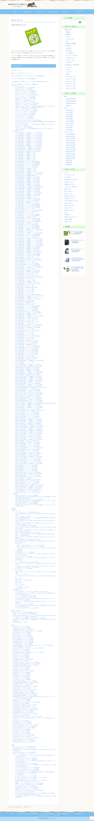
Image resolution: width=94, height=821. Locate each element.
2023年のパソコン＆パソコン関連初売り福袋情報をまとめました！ (25, 612)
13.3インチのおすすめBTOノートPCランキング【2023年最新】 (27, 770)
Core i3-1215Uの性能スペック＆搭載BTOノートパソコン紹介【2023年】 (28, 192)
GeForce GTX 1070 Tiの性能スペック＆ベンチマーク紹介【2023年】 (28, 459)
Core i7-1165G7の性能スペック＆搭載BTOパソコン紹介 (25, 197)
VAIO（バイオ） (68, 221)
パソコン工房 (67, 177)
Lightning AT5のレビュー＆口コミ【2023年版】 (22, 675)
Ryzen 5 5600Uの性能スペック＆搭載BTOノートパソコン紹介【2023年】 (29, 241)
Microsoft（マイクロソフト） (71, 216)
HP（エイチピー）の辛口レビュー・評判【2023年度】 (25, 113)
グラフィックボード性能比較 (18, 363)
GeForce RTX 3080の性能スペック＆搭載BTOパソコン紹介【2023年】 (28, 432)
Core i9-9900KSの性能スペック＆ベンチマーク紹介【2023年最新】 (27, 207)
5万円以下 (68, 105)
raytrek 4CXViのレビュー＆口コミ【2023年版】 (22, 628)
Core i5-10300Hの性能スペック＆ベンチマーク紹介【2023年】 (27, 165)
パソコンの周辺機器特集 (18, 550)
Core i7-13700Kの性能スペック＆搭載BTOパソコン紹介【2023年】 (27, 184)
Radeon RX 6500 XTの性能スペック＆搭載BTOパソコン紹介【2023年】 (28, 394)
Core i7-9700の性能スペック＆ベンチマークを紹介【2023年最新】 (27, 294)
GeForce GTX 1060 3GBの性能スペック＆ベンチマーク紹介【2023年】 (28, 476)
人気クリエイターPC (40, 11)
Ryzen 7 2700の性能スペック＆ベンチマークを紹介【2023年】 (27, 263)
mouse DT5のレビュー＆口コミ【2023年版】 (21, 706)
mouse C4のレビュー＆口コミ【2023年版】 (21, 703)
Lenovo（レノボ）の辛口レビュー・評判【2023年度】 (25, 97)
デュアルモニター (70, 39)
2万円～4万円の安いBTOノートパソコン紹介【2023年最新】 (26, 503)
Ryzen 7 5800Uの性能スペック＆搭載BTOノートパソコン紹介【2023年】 (29, 245)
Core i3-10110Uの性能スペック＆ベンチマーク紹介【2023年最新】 (27, 346)
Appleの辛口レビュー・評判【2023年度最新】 (24, 127)
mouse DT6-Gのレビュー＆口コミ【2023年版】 (22, 733)
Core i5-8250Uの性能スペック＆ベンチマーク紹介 (24, 323)
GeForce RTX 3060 (70, 151)
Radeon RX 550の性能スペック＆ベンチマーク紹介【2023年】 (27, 483)
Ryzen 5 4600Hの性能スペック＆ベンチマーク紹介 (24, 300)
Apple (65, 212)
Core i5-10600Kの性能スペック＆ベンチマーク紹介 (24, 338)
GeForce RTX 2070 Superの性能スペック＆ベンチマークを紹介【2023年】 (29, 447)
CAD (67, 41)
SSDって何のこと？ (19, 581)
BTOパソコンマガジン (17, 70)
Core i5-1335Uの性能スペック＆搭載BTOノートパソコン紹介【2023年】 (28, 135)
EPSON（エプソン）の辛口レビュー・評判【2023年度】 (26, 91)
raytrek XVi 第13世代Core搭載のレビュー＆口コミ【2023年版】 (25, 693)
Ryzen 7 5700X (69, 125)
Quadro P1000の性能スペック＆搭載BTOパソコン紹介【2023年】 (27, 479)
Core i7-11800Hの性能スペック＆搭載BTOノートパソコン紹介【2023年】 (29, 230)
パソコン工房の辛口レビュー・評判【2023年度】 (24, 115)
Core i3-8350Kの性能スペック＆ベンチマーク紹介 (24, 284)
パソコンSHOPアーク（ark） (71, 200)
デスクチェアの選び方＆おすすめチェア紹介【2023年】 (25, 595)
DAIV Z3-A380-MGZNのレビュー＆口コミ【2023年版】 (23, 710)
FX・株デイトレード (70, 57)
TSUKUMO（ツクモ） (69, 184)
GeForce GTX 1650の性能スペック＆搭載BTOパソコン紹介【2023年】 (28, 487)
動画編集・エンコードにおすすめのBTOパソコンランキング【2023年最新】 (29, 783)
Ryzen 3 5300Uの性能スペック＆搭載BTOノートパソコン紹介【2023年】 (29, 267)
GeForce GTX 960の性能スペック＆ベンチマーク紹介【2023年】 (27, 414)
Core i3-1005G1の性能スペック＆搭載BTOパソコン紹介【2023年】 (27, 298)
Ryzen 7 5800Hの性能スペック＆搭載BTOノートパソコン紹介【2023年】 (29, 174)
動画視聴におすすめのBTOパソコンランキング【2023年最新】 (27, 788)
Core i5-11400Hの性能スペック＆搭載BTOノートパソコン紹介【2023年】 (29, 295)
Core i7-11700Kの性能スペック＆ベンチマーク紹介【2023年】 (27, 308)
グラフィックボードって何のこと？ (22, 574)
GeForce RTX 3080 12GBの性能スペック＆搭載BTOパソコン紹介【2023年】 (29, 426)
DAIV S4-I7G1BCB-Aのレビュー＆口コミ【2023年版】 (23, 638)
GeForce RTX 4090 (70, 134)
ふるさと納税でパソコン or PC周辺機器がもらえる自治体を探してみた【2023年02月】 (29, 618)
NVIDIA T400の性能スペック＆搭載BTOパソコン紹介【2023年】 (27, 369)
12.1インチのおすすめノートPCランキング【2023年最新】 (26, 237)
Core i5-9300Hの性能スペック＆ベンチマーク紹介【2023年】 (26, 353)
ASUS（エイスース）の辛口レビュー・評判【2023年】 (25, 114)
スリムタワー (69, 71)
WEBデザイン (69, 45)
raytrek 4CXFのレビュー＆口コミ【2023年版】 (22, 635)
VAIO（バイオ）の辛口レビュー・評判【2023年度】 (25, 90)
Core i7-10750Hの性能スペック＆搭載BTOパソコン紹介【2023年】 (27, 327)
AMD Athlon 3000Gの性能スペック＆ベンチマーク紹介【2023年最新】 (28, 221)
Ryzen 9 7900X (69, 118)
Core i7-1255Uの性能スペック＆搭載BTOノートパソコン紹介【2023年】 (28, 139)
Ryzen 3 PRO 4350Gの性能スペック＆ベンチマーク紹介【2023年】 (28, 330)
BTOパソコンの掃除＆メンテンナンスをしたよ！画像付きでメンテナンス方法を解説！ (31, 591)
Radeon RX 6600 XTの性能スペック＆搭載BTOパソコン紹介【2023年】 (28, 453)
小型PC (67, 74)
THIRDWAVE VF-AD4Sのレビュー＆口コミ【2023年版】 (24, 692)
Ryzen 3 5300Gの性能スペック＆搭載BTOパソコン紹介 (25, 317)
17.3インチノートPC (71, 88)
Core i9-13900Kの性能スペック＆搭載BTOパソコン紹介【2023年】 (27, 177)
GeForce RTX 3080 (70, 142)
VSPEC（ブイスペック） (70, 196)
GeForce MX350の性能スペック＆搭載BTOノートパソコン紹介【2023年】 (29, 406)
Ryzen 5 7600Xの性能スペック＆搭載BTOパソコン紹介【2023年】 (27, 188)
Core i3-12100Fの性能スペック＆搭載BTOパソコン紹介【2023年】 (27, 178)
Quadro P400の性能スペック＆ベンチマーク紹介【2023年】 (26, 466)
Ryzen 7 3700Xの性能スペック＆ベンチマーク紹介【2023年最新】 (27, 162)
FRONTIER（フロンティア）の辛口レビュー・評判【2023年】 (27, 103)
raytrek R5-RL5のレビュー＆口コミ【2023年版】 (22, 633)
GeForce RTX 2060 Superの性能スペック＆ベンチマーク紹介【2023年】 (29, 397)
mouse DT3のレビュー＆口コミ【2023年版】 (21, 732)
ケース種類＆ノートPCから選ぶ (71, 64)
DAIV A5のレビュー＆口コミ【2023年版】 (21, 649)
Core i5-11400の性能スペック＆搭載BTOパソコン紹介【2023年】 (27, 228)
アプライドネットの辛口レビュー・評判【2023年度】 (25, 96)
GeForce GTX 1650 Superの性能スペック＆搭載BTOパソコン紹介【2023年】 (29, 410)
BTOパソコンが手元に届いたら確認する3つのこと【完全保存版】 (27, 532)
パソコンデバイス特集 (17, 560)
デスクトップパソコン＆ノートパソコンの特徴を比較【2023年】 (27, 512)
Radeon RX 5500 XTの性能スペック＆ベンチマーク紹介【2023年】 (28, 383)
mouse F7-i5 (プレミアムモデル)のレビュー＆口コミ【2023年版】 (25, 737)
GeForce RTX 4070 (70, 140)
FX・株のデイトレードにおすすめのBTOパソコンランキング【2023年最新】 (29, 790)
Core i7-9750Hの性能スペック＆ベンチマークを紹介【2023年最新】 (28, 254)
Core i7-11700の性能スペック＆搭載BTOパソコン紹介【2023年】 (27, 271)
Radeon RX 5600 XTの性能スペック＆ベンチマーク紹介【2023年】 (28, 492)
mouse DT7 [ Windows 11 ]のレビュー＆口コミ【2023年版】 (24, 726)
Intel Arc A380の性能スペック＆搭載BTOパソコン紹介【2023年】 (27, 396)
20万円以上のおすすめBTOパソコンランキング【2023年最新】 (27, 495)
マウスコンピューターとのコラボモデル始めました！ (25, 118)
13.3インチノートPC (71, 81)
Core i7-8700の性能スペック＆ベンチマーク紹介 (24, 274)
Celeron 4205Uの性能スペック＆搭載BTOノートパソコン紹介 (26, 340)
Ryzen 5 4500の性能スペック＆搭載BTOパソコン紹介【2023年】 (27, 250)
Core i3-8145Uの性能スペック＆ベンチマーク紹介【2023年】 (26, 224)
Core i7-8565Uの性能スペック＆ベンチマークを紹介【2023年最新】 (28, 200)
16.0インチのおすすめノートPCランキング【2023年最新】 (26, 763)
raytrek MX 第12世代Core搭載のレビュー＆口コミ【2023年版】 (25, 707)
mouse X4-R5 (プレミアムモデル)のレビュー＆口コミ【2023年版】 (25, 713)
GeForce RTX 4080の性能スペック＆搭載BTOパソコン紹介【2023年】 (28, 386)
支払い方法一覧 (18, 543)
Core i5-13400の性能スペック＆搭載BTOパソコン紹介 (25, 157)
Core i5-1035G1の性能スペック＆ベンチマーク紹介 (24, 291)
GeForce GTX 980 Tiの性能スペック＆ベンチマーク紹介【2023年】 (28, 416)
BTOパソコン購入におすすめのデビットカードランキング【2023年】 (30, 546)
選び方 (13, 745)
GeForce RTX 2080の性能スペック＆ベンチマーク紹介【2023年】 (27, 443)
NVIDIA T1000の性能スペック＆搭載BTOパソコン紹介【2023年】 (27, 370)
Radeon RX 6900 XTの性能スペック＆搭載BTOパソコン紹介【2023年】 (28, 380)
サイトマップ (56, 815)
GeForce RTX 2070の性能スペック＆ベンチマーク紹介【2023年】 (27, 449)
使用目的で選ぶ (68, 29)
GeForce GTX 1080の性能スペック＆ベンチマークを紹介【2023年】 (28, 460)
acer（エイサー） (68, 207)
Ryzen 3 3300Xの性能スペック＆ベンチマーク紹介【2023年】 (27, 348)
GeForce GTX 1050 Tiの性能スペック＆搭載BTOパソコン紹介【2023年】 (29, 463)
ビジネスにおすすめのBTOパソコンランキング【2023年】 (26, 776)
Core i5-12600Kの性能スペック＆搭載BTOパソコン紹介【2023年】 (27, 252)
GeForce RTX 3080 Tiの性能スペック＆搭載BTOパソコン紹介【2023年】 (29, 439)
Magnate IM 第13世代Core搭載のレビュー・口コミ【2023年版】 (25, 695)
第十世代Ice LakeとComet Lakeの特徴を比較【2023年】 (25, 175)
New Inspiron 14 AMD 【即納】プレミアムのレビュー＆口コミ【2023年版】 (27, 716)
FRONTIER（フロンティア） (71, 179)
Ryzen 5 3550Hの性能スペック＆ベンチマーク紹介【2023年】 (27, 167)
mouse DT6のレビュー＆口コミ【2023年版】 (21, 730)
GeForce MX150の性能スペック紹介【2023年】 (24, 477)
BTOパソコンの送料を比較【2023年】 (22, 535)
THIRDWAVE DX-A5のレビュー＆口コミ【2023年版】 (23, 642)
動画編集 (68, 34)
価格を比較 (15, 493)
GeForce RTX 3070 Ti (71, 145)
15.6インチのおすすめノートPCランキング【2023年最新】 (26, 757)
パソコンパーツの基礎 (17, 570)
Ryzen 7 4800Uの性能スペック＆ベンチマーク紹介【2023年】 (27, 318)
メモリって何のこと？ (19, 585)
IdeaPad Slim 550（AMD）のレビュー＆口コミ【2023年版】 (24, 740)
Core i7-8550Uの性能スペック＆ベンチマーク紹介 (24, 304)
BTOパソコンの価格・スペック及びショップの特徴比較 (24, 84)
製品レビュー (66, 11)
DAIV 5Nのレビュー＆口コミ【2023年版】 (21, 715)
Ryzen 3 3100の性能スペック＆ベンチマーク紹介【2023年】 (26, 343)
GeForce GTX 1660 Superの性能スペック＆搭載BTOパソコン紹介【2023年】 (29, 485)
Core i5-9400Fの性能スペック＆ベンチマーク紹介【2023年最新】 (27, 227)
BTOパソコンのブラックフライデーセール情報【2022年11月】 (25, 613)
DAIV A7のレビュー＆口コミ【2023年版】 (21, 668)
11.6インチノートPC (70, 76)
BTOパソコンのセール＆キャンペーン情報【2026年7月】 (24, 746)
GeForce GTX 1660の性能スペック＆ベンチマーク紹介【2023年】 (27, 434)
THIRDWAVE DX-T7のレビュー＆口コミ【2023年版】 (23, 742)
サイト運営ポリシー (78, 813)
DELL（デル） (67, 188)
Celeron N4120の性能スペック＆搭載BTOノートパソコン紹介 (26, 202)
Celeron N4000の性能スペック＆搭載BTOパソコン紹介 (25, 314)
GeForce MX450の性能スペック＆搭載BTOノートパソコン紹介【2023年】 (29, 407)
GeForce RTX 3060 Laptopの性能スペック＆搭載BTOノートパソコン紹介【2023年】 (31, 387)
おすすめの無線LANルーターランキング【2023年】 (25, 552)
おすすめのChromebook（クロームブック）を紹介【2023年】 (25, 748)
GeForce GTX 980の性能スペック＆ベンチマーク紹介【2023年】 (27, 409)
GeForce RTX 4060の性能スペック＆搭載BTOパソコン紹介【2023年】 (28, 364)
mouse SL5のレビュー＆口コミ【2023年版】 (21, 653)
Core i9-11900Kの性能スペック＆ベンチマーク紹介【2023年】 (27, 310)
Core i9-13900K (69, 110)
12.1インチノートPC (71, 78)
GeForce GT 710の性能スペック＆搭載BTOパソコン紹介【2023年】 (28, 404)
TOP (15, 11)
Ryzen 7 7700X (69, 123)
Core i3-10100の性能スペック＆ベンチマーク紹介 (24, 333)
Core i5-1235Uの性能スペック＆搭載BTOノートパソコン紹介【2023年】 (28, 142)
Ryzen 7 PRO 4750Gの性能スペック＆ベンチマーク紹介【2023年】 (28, 311)
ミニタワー (68, 69)
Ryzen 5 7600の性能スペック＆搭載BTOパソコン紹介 (25, 159)
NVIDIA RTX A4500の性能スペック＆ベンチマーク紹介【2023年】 (27, 389)
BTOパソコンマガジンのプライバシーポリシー (22, 73)
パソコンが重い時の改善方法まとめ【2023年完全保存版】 (26, 525)
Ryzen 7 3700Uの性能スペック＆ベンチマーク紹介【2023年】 (27, 341)
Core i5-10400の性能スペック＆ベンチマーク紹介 (24, 356)
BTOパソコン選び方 (53, 11)
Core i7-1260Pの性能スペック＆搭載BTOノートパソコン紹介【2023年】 (28, 141)
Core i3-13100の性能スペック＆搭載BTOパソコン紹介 (25, 154)
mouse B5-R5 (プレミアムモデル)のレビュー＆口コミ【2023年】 (25, 709)
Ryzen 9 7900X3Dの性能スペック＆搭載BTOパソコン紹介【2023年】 (28, 148)
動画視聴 (68, 31)
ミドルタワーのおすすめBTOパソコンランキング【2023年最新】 (27, 767)
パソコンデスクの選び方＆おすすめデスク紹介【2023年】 (26, 597)
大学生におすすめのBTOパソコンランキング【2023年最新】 (24, 752)
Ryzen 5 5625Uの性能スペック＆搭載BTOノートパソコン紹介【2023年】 (29, 137)
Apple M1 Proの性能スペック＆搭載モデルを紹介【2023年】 (26, 287)
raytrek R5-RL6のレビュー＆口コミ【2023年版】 (22, 632)
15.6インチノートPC (71, 85)
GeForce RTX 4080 (70, 136)
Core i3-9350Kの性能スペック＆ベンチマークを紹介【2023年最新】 (28, 204)
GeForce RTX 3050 (70, 153)
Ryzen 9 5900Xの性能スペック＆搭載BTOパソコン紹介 (25, 344)
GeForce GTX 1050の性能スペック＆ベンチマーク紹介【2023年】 (27, 446)
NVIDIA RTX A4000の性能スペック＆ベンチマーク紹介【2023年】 (27, 390)
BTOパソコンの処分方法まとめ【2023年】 (23, 516)
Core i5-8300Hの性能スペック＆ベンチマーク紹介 (24, 320)
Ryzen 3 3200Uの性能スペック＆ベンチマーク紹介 (24, 361)
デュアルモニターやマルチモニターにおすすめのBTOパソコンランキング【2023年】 (31, 777)
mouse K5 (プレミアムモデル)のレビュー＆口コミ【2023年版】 (25, 689)
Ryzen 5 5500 (69, 127)
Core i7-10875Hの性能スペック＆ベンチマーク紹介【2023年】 (27, 275)
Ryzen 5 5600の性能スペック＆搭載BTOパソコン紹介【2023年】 (27, 247)
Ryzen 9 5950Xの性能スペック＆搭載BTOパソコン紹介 (25, 297)
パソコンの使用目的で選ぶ (18, 774)
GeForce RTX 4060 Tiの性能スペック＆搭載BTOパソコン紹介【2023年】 (29, 366)
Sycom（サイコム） (69, 181)
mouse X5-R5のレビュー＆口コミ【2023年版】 (22, 736)
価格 (65, 96)
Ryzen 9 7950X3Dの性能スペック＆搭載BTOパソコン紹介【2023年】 (28, 149)
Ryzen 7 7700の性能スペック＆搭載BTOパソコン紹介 (25, 158)
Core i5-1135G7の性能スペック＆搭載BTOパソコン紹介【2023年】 (27, 195)
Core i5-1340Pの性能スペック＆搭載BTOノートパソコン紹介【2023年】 (28, 144)
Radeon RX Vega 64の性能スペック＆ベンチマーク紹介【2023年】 (27, 475)
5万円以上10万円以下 (71, 103)
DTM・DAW (69, 50)
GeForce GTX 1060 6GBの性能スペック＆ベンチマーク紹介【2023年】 (28, 462)
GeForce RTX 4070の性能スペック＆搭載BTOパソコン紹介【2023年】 (28, 373)
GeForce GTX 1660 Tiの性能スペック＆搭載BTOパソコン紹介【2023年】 (29, 427)
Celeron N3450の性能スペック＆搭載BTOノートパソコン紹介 (26, 321)
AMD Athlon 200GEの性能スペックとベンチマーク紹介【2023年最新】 (28, 260)
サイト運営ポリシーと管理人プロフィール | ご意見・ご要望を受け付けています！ (30, 81)
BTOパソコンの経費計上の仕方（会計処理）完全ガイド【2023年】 (27, 539)
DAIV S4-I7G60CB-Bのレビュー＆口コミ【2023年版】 (23, 639)
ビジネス (68, 36)
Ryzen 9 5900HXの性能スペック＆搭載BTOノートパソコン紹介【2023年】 (29, 277)
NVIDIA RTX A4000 (70, 158)
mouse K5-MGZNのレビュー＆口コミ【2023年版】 (22, 643)
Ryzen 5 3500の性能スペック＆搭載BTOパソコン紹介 (25, 303)
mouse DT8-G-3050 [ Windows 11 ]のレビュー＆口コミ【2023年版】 (26, 724)
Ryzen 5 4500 (69, 129)
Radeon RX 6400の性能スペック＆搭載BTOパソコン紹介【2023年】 (28, 423)
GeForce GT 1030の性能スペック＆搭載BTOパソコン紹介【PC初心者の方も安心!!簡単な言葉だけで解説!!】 (35, 403)
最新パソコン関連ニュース (18, 610)
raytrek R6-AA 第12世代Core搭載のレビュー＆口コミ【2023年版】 (25, 665)
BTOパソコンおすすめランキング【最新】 (28, 813)
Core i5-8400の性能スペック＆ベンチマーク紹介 (24, 293)
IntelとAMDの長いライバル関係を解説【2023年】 (24, 301)
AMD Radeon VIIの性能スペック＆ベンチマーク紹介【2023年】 (27, 450)
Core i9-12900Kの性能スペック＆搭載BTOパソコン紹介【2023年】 (27, 255)
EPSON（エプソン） (69, 210)
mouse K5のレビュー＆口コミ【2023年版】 (21, 650)
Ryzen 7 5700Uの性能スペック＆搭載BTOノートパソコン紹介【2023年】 (29, 244)
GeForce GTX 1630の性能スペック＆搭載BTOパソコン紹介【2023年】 (28, 419)
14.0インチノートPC (71, 83)
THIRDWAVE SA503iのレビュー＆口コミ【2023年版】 (23, 690)
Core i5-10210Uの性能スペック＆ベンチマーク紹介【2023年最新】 (27, 265)
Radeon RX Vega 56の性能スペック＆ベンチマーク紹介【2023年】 (27, 482)
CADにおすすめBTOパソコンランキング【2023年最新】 (25, 786)
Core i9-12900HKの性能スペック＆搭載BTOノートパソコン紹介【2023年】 (29, 384)
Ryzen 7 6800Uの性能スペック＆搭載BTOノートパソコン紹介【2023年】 (29, 240)
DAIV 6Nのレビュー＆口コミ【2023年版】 (21, 660)
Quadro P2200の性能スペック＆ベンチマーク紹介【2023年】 (26, 490)
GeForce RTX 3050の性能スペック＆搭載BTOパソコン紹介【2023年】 (28, 399)
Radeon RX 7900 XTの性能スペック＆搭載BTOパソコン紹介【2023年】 (28, 377)
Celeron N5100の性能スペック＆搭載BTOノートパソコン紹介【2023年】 (29, 232)
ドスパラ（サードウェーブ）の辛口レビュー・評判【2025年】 (27, 110)
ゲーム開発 (68, 62)
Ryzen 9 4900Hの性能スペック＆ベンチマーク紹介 (24, 212)
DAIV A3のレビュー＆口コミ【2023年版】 (21, 669)
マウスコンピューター (69, 174)
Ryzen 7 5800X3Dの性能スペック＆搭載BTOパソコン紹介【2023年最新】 (29, 187)
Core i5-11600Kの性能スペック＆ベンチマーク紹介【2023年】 (27, 307)
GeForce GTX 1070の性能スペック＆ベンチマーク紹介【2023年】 (27, 444)
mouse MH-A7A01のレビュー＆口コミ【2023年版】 (23, 636)
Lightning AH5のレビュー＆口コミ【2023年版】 (22, 688)
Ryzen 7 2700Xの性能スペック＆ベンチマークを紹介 (25, 280)
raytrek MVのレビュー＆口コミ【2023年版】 (21, 626)
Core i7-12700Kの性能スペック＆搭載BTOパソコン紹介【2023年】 (27, 258)
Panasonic (66, 214)
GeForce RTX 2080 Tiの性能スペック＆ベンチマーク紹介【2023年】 (28, 472)
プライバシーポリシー (44, 815)
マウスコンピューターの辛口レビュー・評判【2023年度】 (26, 111)
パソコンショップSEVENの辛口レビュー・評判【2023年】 (26, 108)
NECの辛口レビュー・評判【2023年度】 (23, 100)
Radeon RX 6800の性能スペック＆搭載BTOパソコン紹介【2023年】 (28, 489)
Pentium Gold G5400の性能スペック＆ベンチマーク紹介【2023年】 (28, 264)
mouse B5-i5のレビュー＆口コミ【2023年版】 (22, 679)
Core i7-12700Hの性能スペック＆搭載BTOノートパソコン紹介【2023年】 (29, 251)
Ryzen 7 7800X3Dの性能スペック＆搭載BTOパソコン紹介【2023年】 (28, 147)
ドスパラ (66, 172)
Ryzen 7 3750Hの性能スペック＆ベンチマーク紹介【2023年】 (27, 350)
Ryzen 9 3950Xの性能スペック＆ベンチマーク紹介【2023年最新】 (27, 235)
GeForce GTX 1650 (70, 155)
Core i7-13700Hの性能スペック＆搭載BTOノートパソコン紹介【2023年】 (29, 132)
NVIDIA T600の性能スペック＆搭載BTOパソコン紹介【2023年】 (27, 367)
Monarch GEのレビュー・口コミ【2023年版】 (22, 685)
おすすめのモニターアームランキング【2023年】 (24, 603)
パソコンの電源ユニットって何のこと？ (22, 587)
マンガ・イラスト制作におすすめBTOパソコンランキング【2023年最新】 (29, 784)
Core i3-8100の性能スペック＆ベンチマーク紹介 (24, 231)
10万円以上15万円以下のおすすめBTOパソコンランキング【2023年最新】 (29, 499)
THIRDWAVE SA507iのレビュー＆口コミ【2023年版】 (23, 712)
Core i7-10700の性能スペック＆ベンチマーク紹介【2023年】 (26, 354)
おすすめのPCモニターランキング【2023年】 (23, 556)
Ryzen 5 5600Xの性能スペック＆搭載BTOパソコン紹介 (25, 168)
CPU (65, 108)
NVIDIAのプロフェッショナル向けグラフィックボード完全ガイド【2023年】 (29, 393)
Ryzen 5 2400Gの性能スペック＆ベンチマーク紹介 (24, 278)
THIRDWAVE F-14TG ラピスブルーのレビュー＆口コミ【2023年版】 (26, 662)
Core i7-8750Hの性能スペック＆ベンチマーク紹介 (24, 290)
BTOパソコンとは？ (17, 510)
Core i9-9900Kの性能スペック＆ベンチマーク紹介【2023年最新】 (27, 214)
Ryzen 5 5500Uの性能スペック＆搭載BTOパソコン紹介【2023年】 (27, 270)
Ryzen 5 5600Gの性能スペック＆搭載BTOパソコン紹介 (25, 169)
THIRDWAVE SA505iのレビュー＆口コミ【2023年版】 (23, 683)
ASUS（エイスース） (69, 205)
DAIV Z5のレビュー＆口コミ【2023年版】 (21, 655)
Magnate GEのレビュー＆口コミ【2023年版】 (22, 672)
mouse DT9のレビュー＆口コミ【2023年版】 (21, 729)
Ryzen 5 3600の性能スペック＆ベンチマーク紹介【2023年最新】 (27, 225)
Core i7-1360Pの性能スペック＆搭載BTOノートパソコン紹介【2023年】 (28, 145)
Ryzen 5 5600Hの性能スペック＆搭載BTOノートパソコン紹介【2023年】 (29, 172)
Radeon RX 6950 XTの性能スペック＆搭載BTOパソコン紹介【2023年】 (28, 420)
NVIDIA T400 (69, 164)
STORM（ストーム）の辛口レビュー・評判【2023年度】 (26, 104)
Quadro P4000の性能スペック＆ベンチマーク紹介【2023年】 (26, 469)
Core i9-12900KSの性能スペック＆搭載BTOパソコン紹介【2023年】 (28, 283)
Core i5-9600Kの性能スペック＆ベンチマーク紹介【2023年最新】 (27, 161)
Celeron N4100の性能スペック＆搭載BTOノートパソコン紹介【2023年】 (29, 324)
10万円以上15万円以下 (71, 101)
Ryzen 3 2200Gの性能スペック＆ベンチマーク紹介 (24, 268)
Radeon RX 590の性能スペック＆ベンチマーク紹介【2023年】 (27, 440)
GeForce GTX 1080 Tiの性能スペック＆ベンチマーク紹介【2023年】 (28, 457)
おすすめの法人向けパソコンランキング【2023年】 (25, 791)
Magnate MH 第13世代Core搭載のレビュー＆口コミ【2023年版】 (25, 686)
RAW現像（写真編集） (71, 43)
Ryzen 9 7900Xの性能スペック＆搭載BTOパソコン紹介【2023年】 (27, 198)
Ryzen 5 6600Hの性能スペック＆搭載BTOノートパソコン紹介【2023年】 (29, 238)
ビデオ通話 (68, 48)
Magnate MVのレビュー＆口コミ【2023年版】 (22, 673)
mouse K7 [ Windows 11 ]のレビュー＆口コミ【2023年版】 (24, 727)
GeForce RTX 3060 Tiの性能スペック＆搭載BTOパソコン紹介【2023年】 (29, 433)
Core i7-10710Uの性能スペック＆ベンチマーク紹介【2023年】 (27, 211)
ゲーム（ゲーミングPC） (72, 55)
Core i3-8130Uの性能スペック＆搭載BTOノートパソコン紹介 (26, 201)
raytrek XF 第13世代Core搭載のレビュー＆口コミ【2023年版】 (25, 680)
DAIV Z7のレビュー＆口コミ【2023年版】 (21, 658)
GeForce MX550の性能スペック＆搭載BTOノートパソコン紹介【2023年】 (29, 371)
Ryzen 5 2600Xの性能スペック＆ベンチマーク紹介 (24, 261)
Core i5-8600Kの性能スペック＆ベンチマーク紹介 (24, 285)
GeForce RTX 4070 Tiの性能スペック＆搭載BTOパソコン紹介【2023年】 (29, 376)
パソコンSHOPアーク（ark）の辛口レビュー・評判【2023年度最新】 (28, 120)
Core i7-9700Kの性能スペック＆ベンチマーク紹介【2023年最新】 (27, 215)
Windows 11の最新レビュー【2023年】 (20, 622)
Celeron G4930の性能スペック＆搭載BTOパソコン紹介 (25, 358)
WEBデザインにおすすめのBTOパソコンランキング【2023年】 (27, 781)
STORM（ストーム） (69, 198)
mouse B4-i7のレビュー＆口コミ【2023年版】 (22, 678)
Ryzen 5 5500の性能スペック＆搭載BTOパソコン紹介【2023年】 (27, 248)
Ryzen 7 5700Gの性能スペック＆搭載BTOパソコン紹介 (25, 171)
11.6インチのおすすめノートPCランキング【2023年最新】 (26, 759)
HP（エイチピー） (68, 191)
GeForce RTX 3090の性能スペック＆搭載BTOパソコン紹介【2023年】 (28, 381)
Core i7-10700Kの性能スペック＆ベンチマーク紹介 (24, 331)
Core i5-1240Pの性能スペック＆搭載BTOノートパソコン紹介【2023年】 (28, 138)
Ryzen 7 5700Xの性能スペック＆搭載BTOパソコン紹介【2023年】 (27, 182)
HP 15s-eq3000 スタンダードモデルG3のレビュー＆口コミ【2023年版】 (27, 702)
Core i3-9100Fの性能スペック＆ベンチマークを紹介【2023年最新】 (28, 218)
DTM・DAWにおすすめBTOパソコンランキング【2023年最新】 (27, 787)
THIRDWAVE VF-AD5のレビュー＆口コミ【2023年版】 (23, 670)
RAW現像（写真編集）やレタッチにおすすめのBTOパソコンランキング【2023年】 (31, 780)
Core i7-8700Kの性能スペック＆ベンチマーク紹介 (24, 288)
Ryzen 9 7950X (69, 116)
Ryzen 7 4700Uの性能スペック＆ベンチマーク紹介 (24, 328)
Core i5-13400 (69, 114)
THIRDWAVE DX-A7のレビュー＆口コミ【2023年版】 (23, 641)
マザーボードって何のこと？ (20, 584)
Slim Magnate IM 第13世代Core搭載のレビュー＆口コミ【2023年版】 (26, 682)
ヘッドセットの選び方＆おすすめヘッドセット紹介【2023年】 (27, 562)
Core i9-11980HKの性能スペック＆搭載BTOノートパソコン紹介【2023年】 (29, 315)
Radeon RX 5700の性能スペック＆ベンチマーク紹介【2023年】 (27, 417)
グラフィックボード (69, 131)
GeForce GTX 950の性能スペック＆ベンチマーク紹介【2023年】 (27, 412)
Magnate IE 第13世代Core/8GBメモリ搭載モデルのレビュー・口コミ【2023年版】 (28, 652)
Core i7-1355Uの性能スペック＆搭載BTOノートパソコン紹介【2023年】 (28, 134)
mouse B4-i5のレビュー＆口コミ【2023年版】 (22, 700)
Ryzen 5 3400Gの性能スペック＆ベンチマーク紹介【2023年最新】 (27, 234)
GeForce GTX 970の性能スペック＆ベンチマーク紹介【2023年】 (27, 413)
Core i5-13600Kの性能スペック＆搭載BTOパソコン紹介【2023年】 (27, 185)
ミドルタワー (69, 67)
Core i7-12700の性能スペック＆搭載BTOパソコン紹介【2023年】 (27, 181)
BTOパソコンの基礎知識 (47, 813)
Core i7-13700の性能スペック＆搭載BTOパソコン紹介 (25, 155)
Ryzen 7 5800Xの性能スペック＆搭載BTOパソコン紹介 (25, 281)
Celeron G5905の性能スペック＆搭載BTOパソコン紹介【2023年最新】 (28, 313)
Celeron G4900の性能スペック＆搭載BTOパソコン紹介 (25, 217)
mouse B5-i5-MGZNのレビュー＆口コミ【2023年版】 (23, 739)
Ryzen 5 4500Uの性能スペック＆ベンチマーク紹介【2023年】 (27, 351)
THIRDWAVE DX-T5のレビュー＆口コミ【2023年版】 (23, 659)
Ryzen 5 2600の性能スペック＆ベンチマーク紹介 (24, 257)
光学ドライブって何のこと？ (20, 588)
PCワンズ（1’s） (68, 193)
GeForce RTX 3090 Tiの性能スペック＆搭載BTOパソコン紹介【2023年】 (29, 456)
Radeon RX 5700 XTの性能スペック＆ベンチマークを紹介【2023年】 (28, 437)
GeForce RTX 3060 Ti (71, 149)
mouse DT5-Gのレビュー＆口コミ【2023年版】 (22, 723)
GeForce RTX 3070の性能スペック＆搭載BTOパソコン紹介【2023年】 (28, 429)
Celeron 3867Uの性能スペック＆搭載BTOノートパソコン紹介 (26, 222)
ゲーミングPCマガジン (79, 11)
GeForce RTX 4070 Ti (71, 138)
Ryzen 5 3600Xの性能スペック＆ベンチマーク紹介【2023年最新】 (27, 220)
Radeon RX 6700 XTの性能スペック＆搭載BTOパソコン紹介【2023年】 (28, 473)
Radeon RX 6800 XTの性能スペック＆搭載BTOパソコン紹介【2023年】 (28, 486)
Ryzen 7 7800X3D (70, 121)
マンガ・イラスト (70, 60)
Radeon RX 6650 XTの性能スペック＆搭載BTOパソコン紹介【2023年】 (28, 422)
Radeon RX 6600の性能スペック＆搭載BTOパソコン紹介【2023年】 (28, 442)
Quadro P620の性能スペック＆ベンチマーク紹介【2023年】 (26, 470)
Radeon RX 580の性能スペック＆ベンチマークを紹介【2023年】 (27, 480)
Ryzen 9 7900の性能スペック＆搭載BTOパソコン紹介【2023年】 (27, 151)
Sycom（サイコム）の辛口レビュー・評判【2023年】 (25, 101)
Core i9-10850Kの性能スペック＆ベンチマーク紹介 (24, 337)
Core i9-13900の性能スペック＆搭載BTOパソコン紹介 (25, 152)
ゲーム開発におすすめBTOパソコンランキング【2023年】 (26, 778)
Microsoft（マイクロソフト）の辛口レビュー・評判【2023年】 (27, 94)
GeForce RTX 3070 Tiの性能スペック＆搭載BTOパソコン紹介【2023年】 (29, 430)
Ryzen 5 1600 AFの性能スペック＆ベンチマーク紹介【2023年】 (27, 347)
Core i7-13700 (69, 112)
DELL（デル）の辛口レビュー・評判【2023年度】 (24, 117)
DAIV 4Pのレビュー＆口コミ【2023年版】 (21, 720)
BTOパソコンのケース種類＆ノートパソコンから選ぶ (23, 753)
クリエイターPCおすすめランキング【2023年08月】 (24, 78)
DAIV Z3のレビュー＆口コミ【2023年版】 (21, 676)
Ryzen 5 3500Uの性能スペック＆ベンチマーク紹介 (24, 208)
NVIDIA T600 (69, 162)
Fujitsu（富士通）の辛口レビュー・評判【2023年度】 (25, 87)
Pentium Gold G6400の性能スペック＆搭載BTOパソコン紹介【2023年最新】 (29, 360)
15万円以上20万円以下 (71, 98)
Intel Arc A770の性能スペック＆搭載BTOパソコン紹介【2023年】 (27, 374)
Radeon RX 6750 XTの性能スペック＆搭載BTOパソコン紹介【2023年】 (28, 424)
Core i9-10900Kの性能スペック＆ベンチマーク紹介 (24, 334)
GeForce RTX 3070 (70, 147)
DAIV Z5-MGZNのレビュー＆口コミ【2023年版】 (22, 722)
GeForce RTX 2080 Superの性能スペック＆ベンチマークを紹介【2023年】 (29, 400)
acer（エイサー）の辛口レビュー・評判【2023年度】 (25, 93)
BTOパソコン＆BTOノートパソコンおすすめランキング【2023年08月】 (28, 75)
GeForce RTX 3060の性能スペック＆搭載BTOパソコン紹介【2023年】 (28, 436)
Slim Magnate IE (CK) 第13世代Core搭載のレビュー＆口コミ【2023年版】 (27, 663)
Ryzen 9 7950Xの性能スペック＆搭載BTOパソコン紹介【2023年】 (27, 191)
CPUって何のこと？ (19, 578)
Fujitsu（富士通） (68, 219)
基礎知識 (14, 508)
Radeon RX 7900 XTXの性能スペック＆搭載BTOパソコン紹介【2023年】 (29, 379)
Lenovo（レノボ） (68, 203)
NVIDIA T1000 (69, 160)
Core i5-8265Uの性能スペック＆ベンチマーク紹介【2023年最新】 (27, 205)
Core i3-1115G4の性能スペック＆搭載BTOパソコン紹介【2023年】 (27, 194)
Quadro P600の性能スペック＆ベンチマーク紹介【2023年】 (26, 467)
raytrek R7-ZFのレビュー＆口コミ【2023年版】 (22, 666)
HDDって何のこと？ (19, 582)
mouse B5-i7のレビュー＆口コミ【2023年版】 (22, 699)
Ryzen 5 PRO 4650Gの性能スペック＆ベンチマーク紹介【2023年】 (28, 326)
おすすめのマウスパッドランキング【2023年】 (24, 568)
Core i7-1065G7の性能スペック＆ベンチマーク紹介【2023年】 (27, 357)
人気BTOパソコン (28, 11)
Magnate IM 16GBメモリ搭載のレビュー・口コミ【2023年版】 (25, 705)
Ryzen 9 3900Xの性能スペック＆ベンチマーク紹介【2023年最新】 (27, 164)
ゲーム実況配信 (69, 52)
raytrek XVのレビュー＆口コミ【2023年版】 (21, 656)
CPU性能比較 (15, 131)
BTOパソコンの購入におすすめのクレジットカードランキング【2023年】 (31, 545)
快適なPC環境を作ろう (17, 590)
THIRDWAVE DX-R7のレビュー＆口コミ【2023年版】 (23, 629)
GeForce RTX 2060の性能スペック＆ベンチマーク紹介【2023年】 (27, 452)
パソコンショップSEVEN (70, 186)
